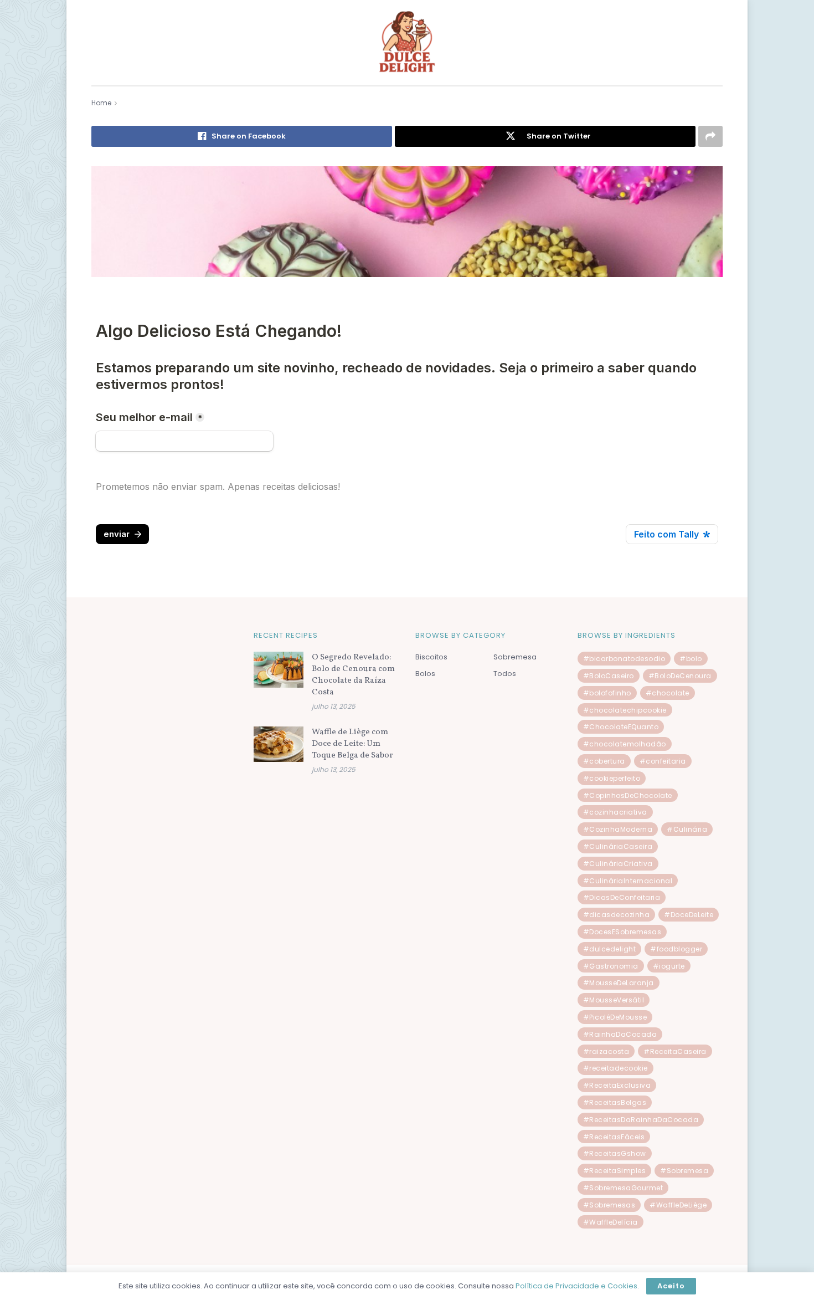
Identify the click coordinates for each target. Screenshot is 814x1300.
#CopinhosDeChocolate (627, 795)
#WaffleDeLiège (678, 1205)
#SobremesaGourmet (623, 1187)
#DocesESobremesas (622, 931)
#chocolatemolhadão (624, 744)
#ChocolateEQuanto (621, 726)
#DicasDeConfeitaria (622, 897)
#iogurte (669, 966)
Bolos (425, 673)
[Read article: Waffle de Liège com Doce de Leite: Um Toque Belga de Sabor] (278, 744)
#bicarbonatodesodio (624, 658)
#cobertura (604, 761)
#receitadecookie (615, 1068)
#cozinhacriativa (615, 812)
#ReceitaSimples (614, 1170)
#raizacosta (606, 1051)
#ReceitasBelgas (615, 1102)
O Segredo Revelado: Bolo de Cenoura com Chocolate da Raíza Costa (353, 675)
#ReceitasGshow (614, 1153)
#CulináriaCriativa (618, 863)
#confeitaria (663, 761)
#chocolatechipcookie (625, 710)
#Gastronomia (610, 966)
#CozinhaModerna (618, 829)
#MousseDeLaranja (618, 982)
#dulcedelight (609, 949)
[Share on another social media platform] (710, 136)
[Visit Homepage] (407, 43)
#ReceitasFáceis (614, 1137)
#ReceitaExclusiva (617, 1085)
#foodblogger (676, 949)
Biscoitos (431, 657)
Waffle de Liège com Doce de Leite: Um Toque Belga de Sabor (352, 743)
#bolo (690, 658)
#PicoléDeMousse (615, 1017)
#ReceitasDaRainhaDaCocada (641, 1119)
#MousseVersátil (614, 1000)
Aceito (671, 1286)
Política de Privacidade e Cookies (576, 1286)
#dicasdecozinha (616, 914)
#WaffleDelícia (610, 1222)
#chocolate (667, 693)
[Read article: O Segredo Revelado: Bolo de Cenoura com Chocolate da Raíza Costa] (278, 669)
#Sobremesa (684, 1170)
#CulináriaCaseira (618, 846)
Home (101, 103)
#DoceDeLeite (688, 914)
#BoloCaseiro (608, 675)
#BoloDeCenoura (680, 675)
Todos (504, 673)
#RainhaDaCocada (620, 1034)
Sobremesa (515, 657)
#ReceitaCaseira (675, 1051)
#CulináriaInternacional (628, 881)
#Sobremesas (609, 1205)
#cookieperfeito (612, 778)
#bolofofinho (607, 693)
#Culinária (687, 829)
